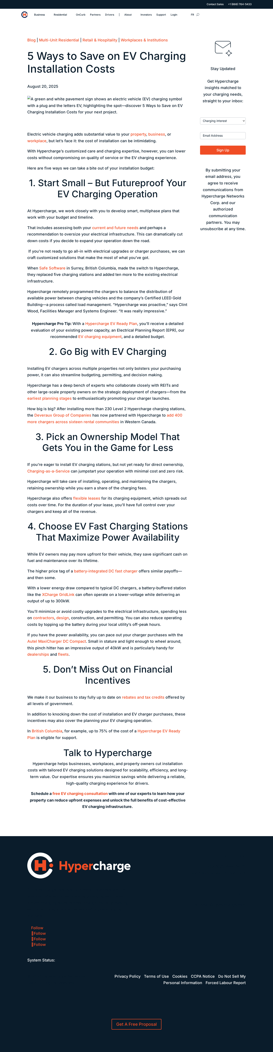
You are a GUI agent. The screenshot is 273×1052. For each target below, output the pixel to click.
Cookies (179, 976)
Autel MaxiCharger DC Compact (56, 641)
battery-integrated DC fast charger (106, 571)
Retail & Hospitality (100, 40)
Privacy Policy (128, 976)
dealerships (38, 654)
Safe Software (52, 268)
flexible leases (86, 498)
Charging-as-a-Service (48, 471)
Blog (31, 40)
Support (161, 14)
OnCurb (80, 14)
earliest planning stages (49, 398)
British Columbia (47, 731)
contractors (43, 618)
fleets (63, 654)
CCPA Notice (203, 976)
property (138, 134)
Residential (60, 14)
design (62, 618)
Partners (95, 14)
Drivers (109, 14)
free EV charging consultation (80, 793)
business (156, 134)
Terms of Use (156, 976)
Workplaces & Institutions (144, 40)
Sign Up (222, 150)
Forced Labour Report (226, 982)
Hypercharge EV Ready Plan (111, 323)
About (128, 14)
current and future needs (115, 227)
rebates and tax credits (143, 697)
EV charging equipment (100, 336)
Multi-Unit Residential (59, 40)
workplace (36, 141)
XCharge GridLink (58, 594)
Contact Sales (215, 4)
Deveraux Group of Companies (62, 415)
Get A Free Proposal (136, 1024)
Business (39, 14)
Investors (146, 14)
